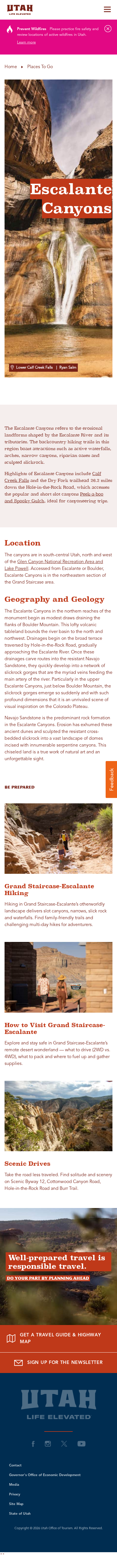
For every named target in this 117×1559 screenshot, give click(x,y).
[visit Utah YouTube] (81, 1444)
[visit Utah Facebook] (33, 1444)
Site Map (16, 1504)
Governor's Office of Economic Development (45, 1475)
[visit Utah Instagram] (47, 1444)
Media (14, 1485)
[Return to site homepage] (58, 10)
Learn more (26, 42)
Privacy (14, 1494)
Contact (15, 1465)
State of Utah (20, 1514)
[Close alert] (108, 28)
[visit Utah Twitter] (64, 1444)
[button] (111, 779)
